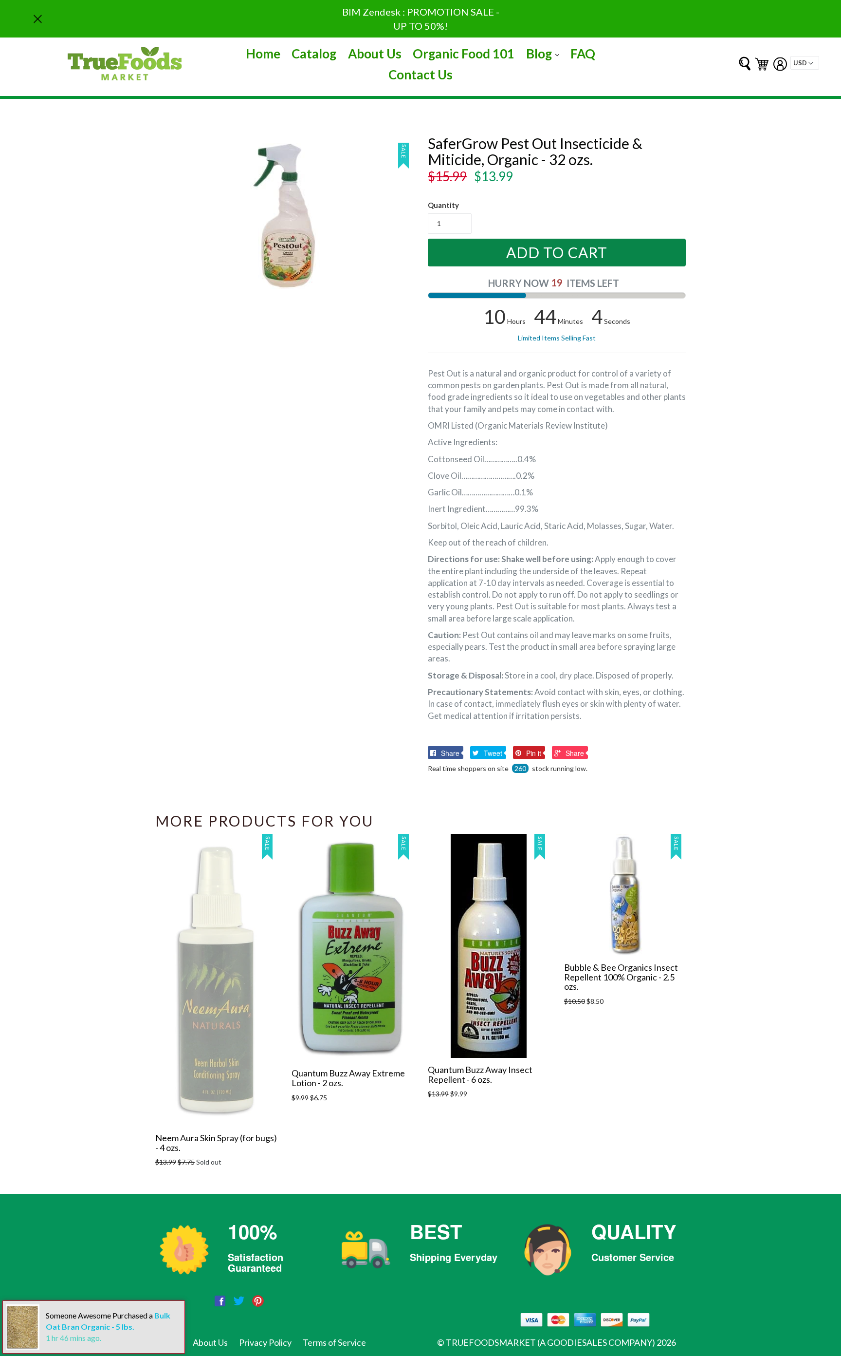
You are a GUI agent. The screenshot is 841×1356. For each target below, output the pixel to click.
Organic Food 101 (463, 53)
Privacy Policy (265, 1342)
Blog (545, 53)
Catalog (314, 53)
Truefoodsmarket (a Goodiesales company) (550, 1342)
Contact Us (420, 74)
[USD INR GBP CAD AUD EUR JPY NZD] (804, 63)
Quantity (443, 205)
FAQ (582, 53)
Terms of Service (334, 1342)
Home (263, 53)
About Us (375, 53)
